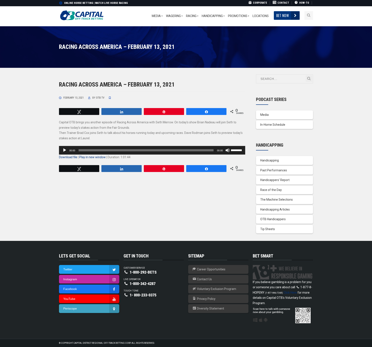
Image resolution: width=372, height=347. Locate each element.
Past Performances (273, 170)
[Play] (64, 150)
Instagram (70, 279)
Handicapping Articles (275, 209)
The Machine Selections (276, 199)
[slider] (237, 150)
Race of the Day (271, 190)
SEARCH (309, 78)
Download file (68, 157)
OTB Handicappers (273, 219)
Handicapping (269, 160)
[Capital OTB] (82, 15)
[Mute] (227, 150)
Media (264, 114)
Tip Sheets (267, 229)
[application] (152, 150)
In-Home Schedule (272, 124)
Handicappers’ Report (275, 180)
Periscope (70, 308)
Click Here (290, 292)
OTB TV (100, 97)
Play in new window (92, 157)
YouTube (69, 299)
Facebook (70, 289)
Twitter (67, 269)
